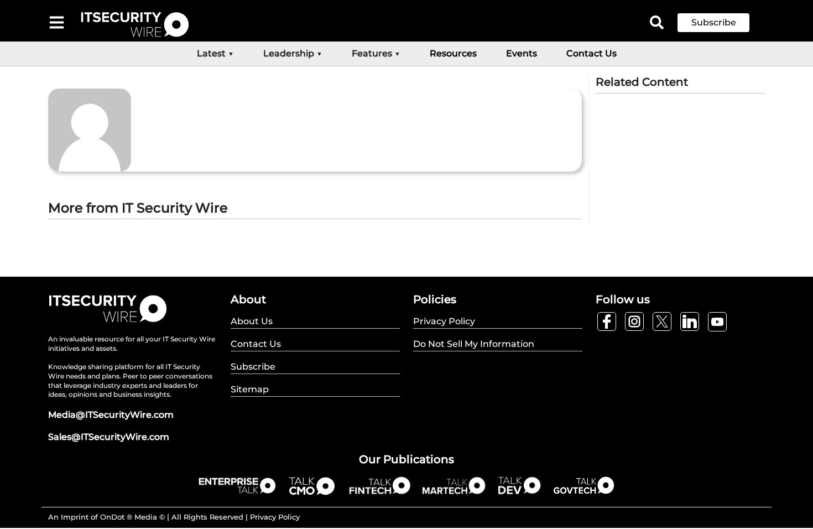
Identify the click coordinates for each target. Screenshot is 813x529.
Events (521, 53)
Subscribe (713, 22)
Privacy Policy (275, 516)
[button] (722, 22)
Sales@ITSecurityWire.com (108, 437)
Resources (453, 53)
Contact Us (591, 53)
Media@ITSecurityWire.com (111, 414)
